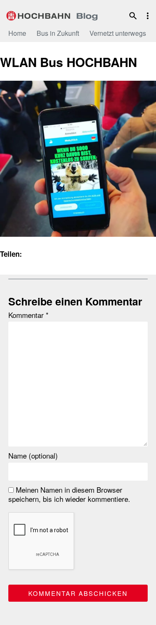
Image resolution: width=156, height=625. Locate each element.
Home (17, 33)
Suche (133, 15)
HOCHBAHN (52, 14)
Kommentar (28, 315)
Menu (147, 15)
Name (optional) (33, 455)
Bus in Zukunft (58, 33)
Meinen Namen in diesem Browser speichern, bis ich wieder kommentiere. (69, 494)
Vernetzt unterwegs (117, 33)
